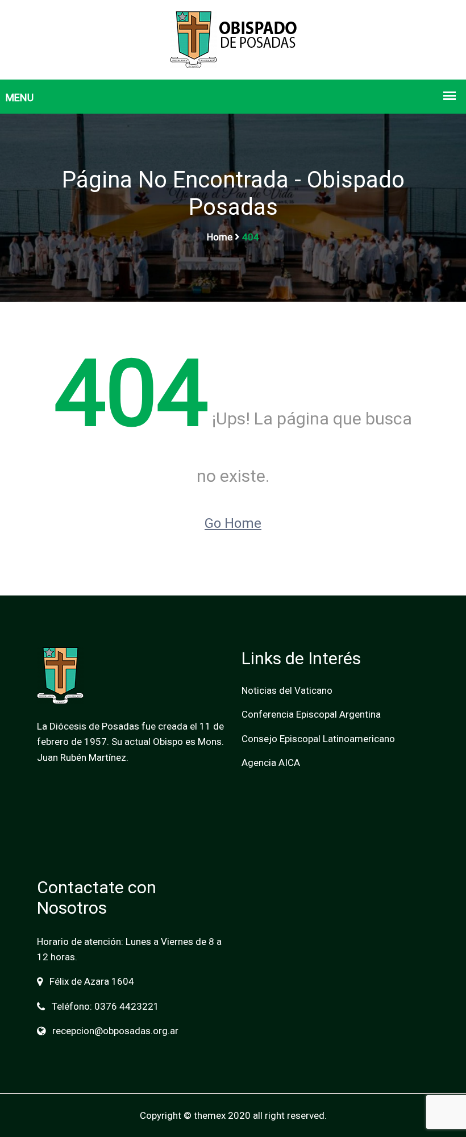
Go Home (233, 523)
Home (219, 237)
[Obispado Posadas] (233, 38)
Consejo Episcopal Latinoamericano (318, 738)
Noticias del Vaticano (287, 690)
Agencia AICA (271, 762)
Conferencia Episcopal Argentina (311, 714)
